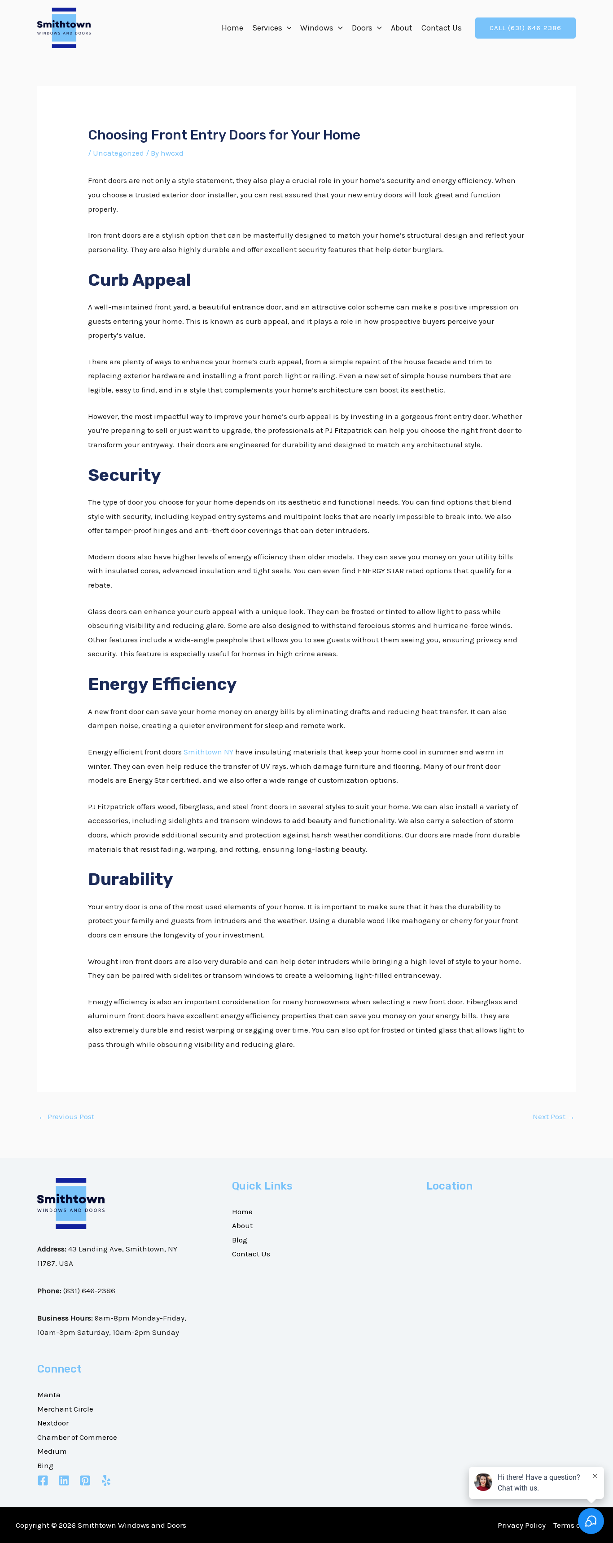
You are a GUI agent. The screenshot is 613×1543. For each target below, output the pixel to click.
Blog (239, 1239)
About (401, 28)
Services (267, 28)
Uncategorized (118, 152)
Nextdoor (53, 1422)
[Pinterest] (85, 1480)
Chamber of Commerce (77, 1437)
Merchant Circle (65, 1408)
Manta (49, 1394)
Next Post (554, 1116)
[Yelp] (106, 1480)
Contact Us (441, 28)
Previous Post (66, 1116)
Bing (45, 1465)
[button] (287, 28)
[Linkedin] (64, 1480)
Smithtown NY (208, 751)
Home (232, 28)
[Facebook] (42, 1480)
